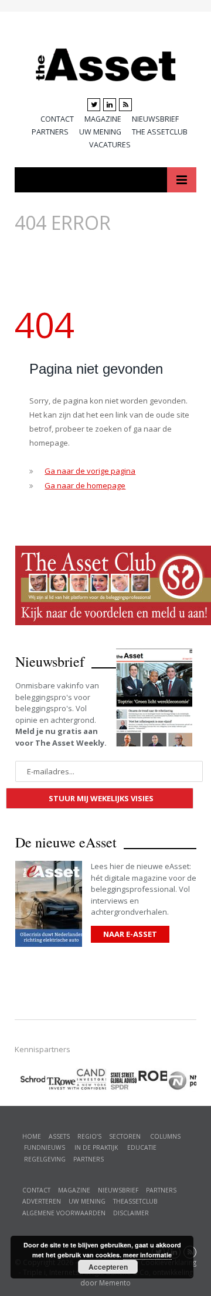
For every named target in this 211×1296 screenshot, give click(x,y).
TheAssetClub (135, 1201)
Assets (59, 1136)
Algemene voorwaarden (64, 1213)
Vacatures (110, 145)
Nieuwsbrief (155, 119)
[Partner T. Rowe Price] (60, 1079)
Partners (50, 132)
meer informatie (147, 1254)
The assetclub (160, 132)
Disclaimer (131, 1213)
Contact (57, 119)
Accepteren (108, 1266)
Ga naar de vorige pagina (90, 471)
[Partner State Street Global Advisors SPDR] (121, 1081)
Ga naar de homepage (85, 485)
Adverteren (41, 1201)
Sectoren (125, 1136)
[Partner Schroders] (30, 1081)
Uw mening (100, 132)
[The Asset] (106, 62)
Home (31, 1136)
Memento (115, 1282)
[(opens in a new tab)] (91, 1077)
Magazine (102, 119)
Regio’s (89, 1136)
